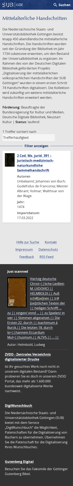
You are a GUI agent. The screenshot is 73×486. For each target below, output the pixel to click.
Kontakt (51, 242)
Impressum (24, 249)
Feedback (26, 257)
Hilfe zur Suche (27, 242)
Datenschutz (48, 249)
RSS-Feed (47, 257)
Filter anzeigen (36, 146)
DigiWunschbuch (18, 405)
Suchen (62, 4)
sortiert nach (26, 131)
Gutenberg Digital (19, 461)
